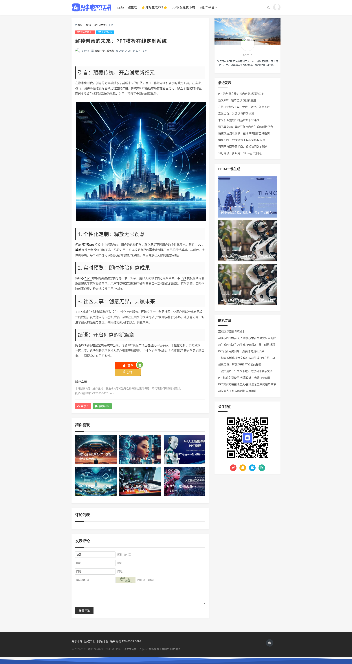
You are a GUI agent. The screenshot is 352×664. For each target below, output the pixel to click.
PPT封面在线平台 (85, 32)
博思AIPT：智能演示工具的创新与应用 (241, 140)
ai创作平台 (207, 7)
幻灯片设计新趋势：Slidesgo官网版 (240, 153)
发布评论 (103, 406)
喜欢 (85, 406)
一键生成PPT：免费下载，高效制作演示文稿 (245, 371)
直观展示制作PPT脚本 (231, 331)
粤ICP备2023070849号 (101, 649)
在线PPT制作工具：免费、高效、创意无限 (244, 107)
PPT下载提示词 (105, 32)
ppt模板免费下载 (183, 7)
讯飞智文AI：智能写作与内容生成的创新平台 (245, 127)
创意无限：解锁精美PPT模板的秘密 (239, 364)
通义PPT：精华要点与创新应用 (237, 100)
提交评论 (84, 610)
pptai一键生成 (127, 7)
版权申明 (89, 641)
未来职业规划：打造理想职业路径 (238, 120)
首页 (80, 24)
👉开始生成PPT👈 (154, 7)
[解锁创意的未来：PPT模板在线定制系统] (141, 222)
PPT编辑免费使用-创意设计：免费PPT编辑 (244, 377)
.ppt (183, 278)
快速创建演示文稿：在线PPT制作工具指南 (244, 133)
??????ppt (88, 245)
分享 (127, 372)
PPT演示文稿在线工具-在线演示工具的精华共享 (247, 384)
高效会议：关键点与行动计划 (236, 113)
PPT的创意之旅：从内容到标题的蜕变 (241, 93)
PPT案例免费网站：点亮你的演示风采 (241, 351)
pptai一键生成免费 (96, 24)
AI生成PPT (92, 7)
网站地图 (102, 641)
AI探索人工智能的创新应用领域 (237, 391)
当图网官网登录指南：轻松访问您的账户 (243, 146)
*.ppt (88, 278)
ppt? (79, 312)
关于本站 (77, 641)
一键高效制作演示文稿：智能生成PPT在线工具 (246, 358)
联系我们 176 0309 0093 (125, 641)
